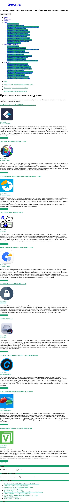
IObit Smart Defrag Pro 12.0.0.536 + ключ (13, 141)
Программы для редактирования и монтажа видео (22, 60)
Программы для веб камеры (15, 25)
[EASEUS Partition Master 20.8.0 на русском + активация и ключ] (6, 192)
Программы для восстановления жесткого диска (18, 84)
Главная (6, 17)
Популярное (7, 19)
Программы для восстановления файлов (19, 73)
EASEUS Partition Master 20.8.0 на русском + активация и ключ (20, 176)
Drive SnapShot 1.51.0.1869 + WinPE (11, 212)
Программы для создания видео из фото (19, 40)
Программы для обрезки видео (16, 28)
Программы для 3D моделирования (18, 65)
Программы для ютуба (14, 43)
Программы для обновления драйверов (19, 67)
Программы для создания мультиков (18, 41)
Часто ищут (7, 62)
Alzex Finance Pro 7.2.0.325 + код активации (17, 493)
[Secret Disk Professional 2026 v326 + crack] (6, 299)
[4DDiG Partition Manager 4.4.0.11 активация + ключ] (6, 263)
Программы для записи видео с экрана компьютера (23, 27)
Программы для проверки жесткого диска (20, 72)
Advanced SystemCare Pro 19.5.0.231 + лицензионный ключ (19, 355)
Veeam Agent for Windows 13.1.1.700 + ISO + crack (16, 428)
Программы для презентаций (16, 51)
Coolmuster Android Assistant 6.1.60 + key (16, 485)
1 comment (3, 303)
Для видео (7, 22)
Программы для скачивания (15, 70)
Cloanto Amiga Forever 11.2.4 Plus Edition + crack (18, 487)
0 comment (3, 231)
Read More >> (4, 138)
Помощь (6, 20)
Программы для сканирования (16, 59)
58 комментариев (5, 195)
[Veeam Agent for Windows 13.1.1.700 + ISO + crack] (6, 443)
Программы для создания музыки (17, 64)
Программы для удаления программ (18, 52)
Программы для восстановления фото (15, 91)
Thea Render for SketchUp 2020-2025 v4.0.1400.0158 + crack (21, 484)
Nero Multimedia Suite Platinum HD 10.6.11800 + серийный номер (23, 492)
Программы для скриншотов (16, 75)
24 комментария (5, 266)
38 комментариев (5, 123)
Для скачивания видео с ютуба (16, 48)
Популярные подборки (11, 44)
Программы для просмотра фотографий (19, 68)
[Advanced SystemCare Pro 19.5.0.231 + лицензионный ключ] (6, 371)
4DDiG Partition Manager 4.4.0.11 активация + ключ (16, 247)
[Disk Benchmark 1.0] (6, 334)
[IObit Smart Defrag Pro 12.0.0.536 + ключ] (6, 157)
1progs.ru (14, 4)
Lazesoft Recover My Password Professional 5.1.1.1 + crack (21, 495)
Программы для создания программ (18, 77)
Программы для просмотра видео (17, 30)
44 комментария (5, 160)
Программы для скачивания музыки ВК (19, 56)
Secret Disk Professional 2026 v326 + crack (13, 284)
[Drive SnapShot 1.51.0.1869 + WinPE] (6, 228)
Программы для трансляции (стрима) (18, 38)
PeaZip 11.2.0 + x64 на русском (13, 489)
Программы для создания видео (17, 36)
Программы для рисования (15, 54)
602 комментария (5, 374)
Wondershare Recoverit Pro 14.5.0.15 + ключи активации (18, 105)
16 (5, 462)
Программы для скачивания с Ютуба (18, 35)
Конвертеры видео (13, 24)
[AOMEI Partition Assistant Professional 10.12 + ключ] (6, 407)
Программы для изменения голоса (17, 57)
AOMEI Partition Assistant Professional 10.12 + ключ (16, 391)
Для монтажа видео (13, 46)
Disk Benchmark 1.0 (6, 318)
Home (5, 81)
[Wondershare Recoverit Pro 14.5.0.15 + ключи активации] (6, 120)
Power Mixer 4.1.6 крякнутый (12, 498)
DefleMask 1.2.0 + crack (11, 497)
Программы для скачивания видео (17, 33)
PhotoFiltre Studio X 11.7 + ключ (13, 490)
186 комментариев (5, 410)
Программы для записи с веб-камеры (18, 32)
